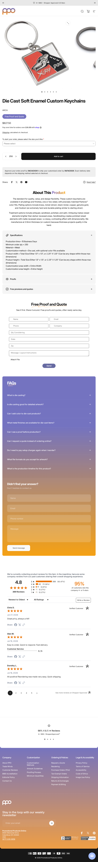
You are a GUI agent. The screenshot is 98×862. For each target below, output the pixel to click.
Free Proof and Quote (14, 116)
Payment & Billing (58, 784)
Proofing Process (34, 772)
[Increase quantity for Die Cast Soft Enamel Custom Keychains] (16, 156)
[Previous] (3, 3)
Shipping (5, 132)
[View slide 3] (50, 739)
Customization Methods (33, 764)
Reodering (55, 766)
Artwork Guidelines (35, 769)
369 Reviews (21, 592)
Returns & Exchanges (60, 781)
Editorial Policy (8, 777)
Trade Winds (7, 766)
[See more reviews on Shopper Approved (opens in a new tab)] (23, 625)
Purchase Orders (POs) (60, 770)
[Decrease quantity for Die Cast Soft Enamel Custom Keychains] (5, 156)
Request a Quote (58, 763)
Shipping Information (60, 777)
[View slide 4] (53, 739)
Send (49, 366)
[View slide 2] (47, 739)
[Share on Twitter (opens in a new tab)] (19, 625)
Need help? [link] (91, 182)
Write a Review (83, 600)
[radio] (49, 581)
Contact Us (7, 781)
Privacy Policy (81, 763)
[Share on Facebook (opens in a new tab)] (15, 625)
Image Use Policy (83, 777)
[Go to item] (41, 91)
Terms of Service (82, 766)
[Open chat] (92, 856)
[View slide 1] (44, 739)
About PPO (6, 763)
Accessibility (81, 770)
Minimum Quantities (35, 776)
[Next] (94, 3)
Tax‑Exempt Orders (59, 774)
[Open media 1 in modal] (68, 23)
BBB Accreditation (9, 774)
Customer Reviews (10, 770)
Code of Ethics (82, 774)
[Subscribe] (51, 823)
